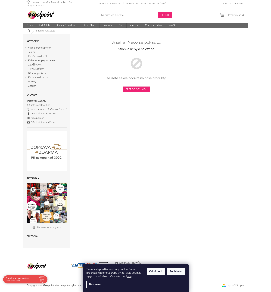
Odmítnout (155, 271)
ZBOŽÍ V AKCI (35, 64)
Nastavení (95, 284)
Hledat (165, 15)
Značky (32, 86)
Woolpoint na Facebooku (44, 113)
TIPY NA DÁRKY (36, 69)
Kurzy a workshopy (38, 77)
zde (129, 276)
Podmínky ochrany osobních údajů (146, 3)
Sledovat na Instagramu (49, 227)
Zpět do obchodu (136, 89)
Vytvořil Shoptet (236, 285)
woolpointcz (37, 118)
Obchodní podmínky (109, 3)
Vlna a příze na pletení (39, 48)
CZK (225, 3)
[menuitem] (29, 25)
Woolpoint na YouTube (43, 122)
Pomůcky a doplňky (38, 56)
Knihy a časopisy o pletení (41, 60)
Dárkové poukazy (37, 73)
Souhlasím (176, 271)
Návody (32, 81)
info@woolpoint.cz (40, 105)
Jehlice (31, 52)
